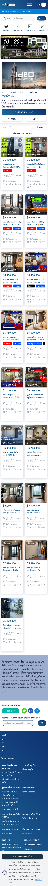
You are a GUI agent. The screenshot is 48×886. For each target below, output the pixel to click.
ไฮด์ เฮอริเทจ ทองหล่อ (10, 798)
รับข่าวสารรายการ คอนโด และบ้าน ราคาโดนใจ (21, 717)
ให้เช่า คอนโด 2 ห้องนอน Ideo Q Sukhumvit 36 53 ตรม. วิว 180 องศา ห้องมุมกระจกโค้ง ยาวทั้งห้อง (12, 511)
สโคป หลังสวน (7, 833)
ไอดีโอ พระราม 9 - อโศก (11, 824)
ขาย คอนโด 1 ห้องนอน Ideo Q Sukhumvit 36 (34, 453)
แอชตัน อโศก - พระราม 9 (11, 821)
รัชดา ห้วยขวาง (28, 787)
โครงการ (13, 11)
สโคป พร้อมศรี (7, 805)
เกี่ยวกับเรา (28, 849)
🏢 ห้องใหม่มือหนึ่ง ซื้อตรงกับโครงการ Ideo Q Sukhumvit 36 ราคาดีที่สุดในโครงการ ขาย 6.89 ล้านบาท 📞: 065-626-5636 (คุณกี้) (36, 165)
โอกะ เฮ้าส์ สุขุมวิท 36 (10, 802)
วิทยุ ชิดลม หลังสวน (10, 829)
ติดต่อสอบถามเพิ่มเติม (11, 705)
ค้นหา (41, 18)
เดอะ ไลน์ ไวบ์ (7, 775)
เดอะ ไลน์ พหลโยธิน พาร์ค (12, 772)
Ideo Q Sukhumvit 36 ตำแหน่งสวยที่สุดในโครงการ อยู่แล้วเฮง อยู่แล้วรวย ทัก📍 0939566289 (36, 511)
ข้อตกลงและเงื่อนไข (31, 840)
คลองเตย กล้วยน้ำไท (31, 814)
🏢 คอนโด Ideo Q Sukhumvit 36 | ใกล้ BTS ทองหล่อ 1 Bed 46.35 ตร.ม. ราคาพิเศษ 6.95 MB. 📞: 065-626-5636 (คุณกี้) (12, 165)
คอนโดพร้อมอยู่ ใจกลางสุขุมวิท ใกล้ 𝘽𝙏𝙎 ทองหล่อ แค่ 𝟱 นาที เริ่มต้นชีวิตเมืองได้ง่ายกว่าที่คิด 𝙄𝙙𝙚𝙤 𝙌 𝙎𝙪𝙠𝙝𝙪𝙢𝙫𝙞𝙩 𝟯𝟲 (36, 338)
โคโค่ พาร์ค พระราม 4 (30, 818)
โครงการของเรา (8, 758)
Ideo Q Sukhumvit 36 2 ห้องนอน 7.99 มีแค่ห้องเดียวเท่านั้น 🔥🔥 (11, 569)
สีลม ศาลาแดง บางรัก (31, 829)
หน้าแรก (4, 11)
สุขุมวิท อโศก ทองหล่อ (11, 787)
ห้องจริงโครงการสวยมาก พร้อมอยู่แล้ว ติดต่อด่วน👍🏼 (12, 626)
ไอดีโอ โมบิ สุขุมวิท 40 (10, 809)
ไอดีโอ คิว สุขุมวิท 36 (9, 791)
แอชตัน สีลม (27, 833)
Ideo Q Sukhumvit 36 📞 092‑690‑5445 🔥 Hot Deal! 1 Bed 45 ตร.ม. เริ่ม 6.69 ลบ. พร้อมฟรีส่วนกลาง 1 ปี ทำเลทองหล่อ (35, 223)
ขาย (3, 739)
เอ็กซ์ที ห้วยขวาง (28, 791)
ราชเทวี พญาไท (29, 765)
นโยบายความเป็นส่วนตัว (33, 844)
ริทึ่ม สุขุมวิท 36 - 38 (9, 795)
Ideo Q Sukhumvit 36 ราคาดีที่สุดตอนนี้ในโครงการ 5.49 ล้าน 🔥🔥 (35, 569)
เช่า (3, 742)
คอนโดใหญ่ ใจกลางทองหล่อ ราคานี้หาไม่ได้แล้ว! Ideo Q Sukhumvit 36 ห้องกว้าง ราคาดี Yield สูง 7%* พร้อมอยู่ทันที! (11, 396)
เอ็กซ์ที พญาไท (27, 769)
